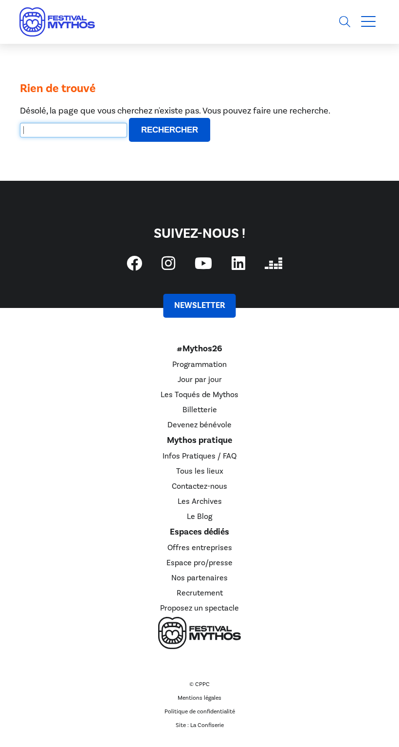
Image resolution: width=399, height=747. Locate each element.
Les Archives (200, 501)
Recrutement (200, 593)
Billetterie (199, 410)
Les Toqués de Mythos (199, 395)
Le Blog (199, 516)
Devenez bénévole (199, 425)
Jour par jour (200, 379)
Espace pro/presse (199, 563)
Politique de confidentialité (199, 711)
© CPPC (199, 684)
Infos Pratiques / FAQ (199, 456)
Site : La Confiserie (200, 725)
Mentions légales (199, 698)
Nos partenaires (199, 578)
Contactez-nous (199, 486)
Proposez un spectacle (199, 608)
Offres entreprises (199, 548)
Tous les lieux (199, 471)
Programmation (199, 364)
